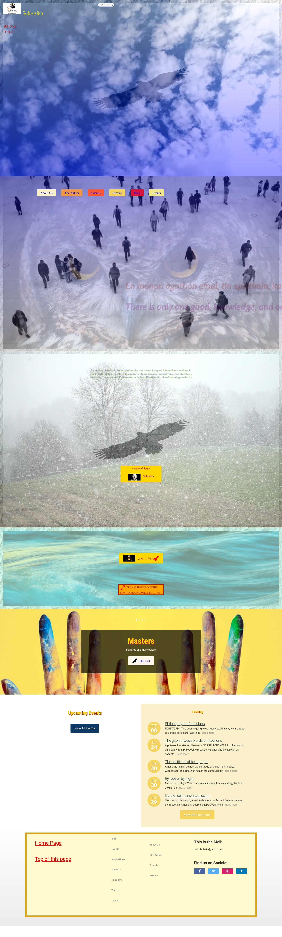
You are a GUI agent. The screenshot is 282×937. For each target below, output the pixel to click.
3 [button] (142, 620)
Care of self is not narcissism (188, 795)
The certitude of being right (186, 761)
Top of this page (53, 859)
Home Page (48, 843)
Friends (96, 193)
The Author (72, 193)
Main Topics (148, 557)
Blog (137, 193)
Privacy (117, 193)
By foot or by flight (179, 778)
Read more (208, 732)
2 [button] (139, 620)
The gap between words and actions (193, 740)
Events (156, 193)
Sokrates (148, 476)
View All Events (84, 728)
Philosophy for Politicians (185, 723)
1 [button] (136, 620)
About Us (46, 193)
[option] (141, 652)
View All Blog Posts (197, 814)
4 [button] (145, 620)
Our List (145, 661)
